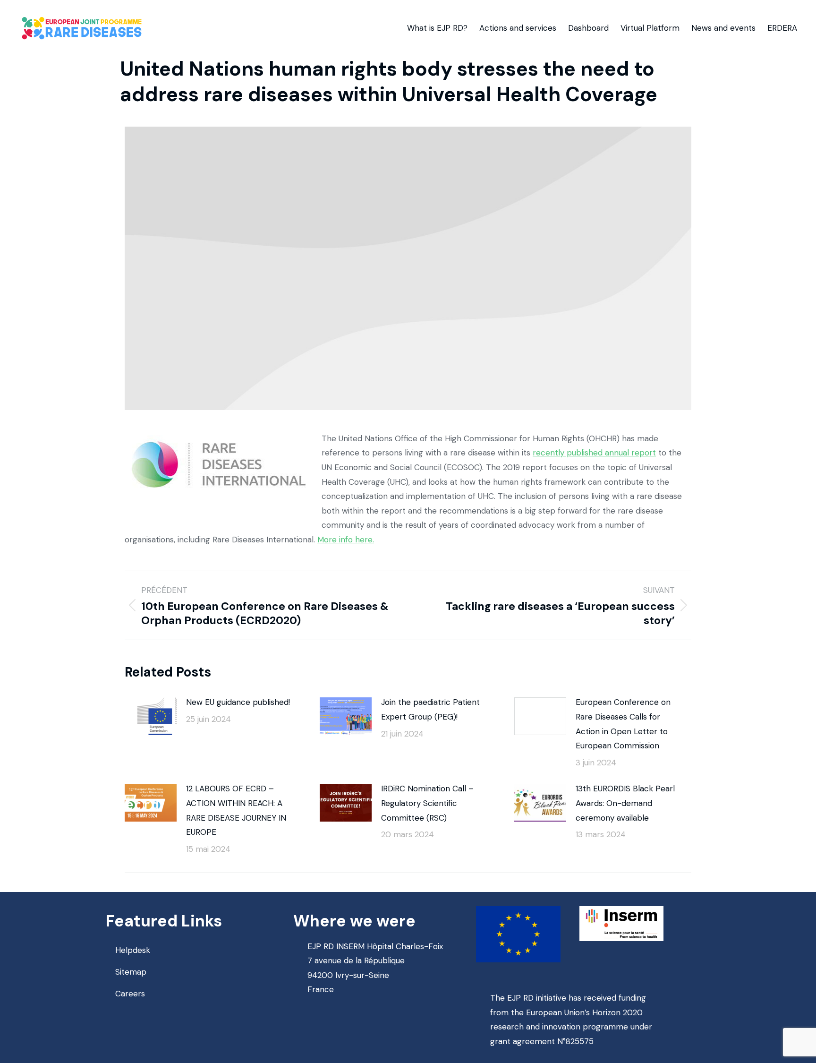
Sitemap (130, 972)
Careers (130, 993)
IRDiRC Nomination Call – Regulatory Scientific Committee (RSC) (427, 803)
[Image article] (151, 716)
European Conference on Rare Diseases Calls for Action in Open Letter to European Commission (623, 724)
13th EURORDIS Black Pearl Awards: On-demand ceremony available (625, 803)
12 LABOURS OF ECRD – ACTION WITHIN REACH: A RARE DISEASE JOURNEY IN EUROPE (236, 810)
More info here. (345, 539)
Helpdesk (132, 950)
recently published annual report (594, 452)
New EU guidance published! (238, 702)
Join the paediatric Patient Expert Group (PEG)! (430, 709)
